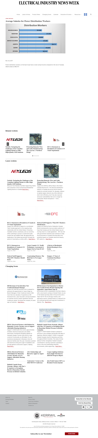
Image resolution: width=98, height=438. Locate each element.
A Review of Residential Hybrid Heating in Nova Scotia (54, 247)
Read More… (25, 189)
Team (7, 401)
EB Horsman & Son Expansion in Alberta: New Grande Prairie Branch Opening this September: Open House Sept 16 (50, 287)
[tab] (32, 155)
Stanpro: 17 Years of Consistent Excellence (53, 257)
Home (18, 14)
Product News (36, 14)
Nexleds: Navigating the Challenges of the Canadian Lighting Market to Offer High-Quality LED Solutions (14, 149)
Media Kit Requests (32, 403)
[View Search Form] (90, 14)
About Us (8, 397)
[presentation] (15, 140)
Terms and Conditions (33, 401)
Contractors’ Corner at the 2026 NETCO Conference (35, 362)
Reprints (30, 397)
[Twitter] (87, 407)
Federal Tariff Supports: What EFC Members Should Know (51, 223)
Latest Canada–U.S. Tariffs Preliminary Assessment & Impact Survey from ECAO (35, 247)
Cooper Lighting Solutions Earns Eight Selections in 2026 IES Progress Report (55, 353)
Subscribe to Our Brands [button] (83, 399)
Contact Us (31, 405)
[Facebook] (83, 407)
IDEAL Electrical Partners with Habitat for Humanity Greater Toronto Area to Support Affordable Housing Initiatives (20, 326)
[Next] (63, 144)
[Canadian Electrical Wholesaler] (10, 14)
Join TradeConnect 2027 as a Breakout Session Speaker (56, 362)
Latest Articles (26, 14)
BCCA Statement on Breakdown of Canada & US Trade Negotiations (56, 148)
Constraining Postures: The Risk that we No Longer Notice (35, 257)
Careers (7, 403)
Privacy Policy (31, 399)
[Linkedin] (90, 407)
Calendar (55, 14)
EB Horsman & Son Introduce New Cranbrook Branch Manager (18, 286)
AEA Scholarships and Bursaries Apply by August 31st (35, 353)
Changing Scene (46, 14)
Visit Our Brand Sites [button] (84, 403)
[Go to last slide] (8, 144)
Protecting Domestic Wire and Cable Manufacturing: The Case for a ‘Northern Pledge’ (34, 149)
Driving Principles (10, 399)
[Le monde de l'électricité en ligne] (85, 14)
